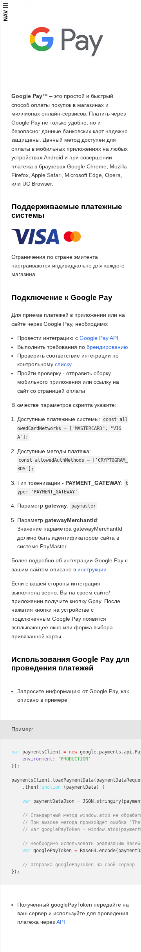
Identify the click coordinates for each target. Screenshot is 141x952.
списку (63, 364)
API (60, 922)
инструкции (92, 569)
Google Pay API (99, 338)
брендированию (107, 347)
